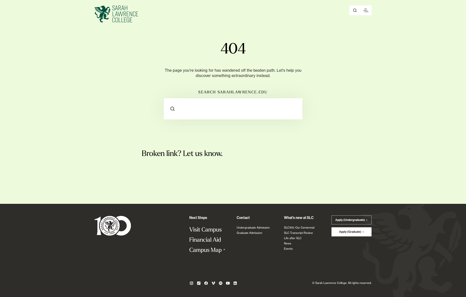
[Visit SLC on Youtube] (228, 283)
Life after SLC (292, 238)
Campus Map (209, 249)
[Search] (172, 109)
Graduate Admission (249, 233)
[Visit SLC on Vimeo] (213, 283)
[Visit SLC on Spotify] (220, 283)
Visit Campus (205, 229)
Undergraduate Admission (253, 227)
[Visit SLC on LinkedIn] (235, 283)
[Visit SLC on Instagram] (191, 283)
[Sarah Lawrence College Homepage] (112, 225)
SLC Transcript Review (298, 233)
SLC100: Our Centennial (299, 227)
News (287, 243)
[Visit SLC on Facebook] (206, 283)
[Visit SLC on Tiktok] (199, 283)
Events (288, 248)
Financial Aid (205, 239)
